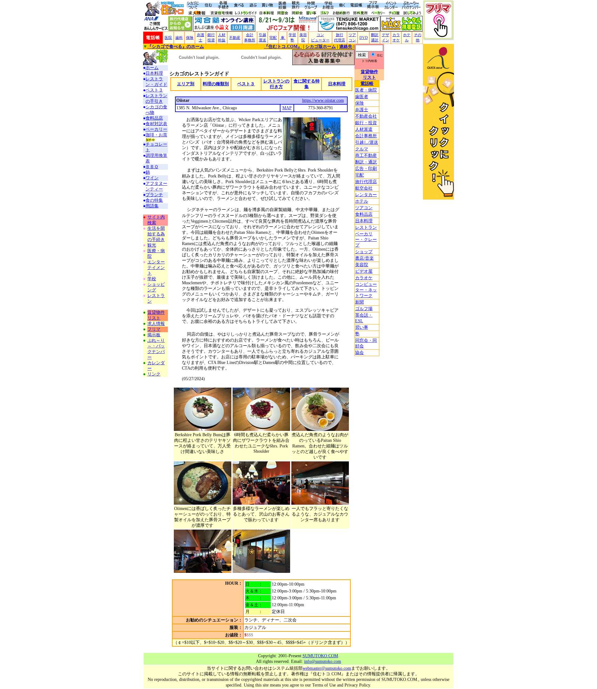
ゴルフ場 (364, 308)
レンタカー (366, 194)
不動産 (234, 37)
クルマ (361, 149)
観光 (151, 245)
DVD (363, 37)
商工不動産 (366, 155)
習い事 (361, 327)
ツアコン (364, 207)
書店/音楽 (364, 258)
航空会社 (364, 188)
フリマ (153, 329)
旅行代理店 (366, 181)
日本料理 (364, 221)
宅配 (273, 37)
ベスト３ (154, 90)
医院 (168, 37)
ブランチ (154, 194)
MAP (287, 108)
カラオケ (364, 278)
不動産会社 (366, 116)
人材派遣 (364, 129)
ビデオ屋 (364, 271)
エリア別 (185, 84)
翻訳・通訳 (366, 162)
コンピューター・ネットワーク (366, 290)
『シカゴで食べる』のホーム (175, 46)
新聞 (359, 302)
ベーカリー (156, 129)
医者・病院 (366, 90)
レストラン (366, 227)
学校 (151, 278)
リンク (153, 374)
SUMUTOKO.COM (320, 656)
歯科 (179, 37)
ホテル (361, 201)
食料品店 (364, 214)
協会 (359, 352)
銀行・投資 (366, 122)
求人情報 (156, 323)
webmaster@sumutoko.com (327, 668)
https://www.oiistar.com (323, 100)
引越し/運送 (366, 142)
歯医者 (361, 96)
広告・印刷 (366, 168)
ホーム (152, 67)
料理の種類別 (216, 84)
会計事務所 (366, 136)
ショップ (364, 251)
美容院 (361, 264)
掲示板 (153, 335)
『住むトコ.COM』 (283, 46)
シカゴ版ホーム (320, 46)
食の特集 (154, 200)
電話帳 (366, 83)
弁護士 (361, 109)
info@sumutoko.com (322, 661)
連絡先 (345, 46)
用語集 (152, 206)
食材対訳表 (156, 123)
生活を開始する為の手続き (156, 234)
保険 (189, 37)
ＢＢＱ (152, 166)
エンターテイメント (156, 268)
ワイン (152, 178)
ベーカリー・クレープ (366, 240)
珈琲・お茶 (156, 135)
